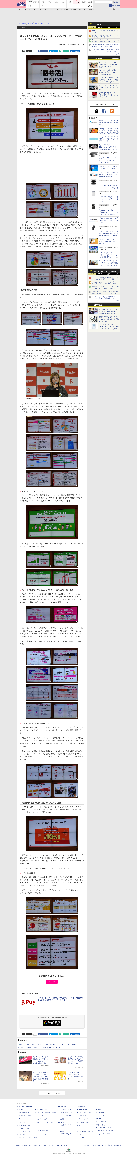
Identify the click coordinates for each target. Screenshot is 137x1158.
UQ (51, 9)
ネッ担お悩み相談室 (24, 1125)
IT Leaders (22, 1119)
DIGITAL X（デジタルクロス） (45, 1122)
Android (73, 9)
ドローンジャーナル (24, 1122)
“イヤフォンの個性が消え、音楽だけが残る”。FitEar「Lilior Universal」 (108, 72)
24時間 (100, 27)
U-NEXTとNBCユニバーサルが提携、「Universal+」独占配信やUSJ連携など (108, 175)
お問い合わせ (38, 1145)
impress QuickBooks (104, 1116)
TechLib (81, 1137)
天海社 (100, 1109)
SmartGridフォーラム (43, 1109)
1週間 (108, 27)
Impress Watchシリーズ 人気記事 (105, 271)
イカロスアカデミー (85, 1122)
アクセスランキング (100, 24)
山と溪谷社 (61, 1122)
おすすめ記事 (97, 305)
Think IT (21, 1109)
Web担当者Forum (24, 1112)
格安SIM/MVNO (93, 9)
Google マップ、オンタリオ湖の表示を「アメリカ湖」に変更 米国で (109, 139)
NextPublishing (41, 1134)
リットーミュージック (66, 1109)
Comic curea (101, 1112)
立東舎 (62, 1119)
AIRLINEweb (83, 1109)
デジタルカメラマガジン (26, 1131)
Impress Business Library (44, 1116)
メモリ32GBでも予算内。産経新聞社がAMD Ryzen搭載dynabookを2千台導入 (108, 80)
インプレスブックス (42, 1130)
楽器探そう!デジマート (67, 1112)
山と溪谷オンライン (66, 1125)
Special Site (97, 58)
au (25, 9)
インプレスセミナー (42, 1119)
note (66, 51)
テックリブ (80, 1134)
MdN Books (82, 1128)
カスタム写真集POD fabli (105, 1130)
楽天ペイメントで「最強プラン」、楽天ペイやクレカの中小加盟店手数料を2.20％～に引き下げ (75, 1061)
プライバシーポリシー (75, 1145)
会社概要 (86, 1145)
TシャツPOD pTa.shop (105, 1127)
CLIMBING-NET (65, 1128)
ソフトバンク (33, 9)
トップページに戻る (52, 1093)
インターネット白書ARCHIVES (28, 1137)
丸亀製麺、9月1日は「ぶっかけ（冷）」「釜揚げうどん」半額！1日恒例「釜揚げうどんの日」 (105, 288)
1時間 (92, 27)
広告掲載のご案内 (49, 1145)
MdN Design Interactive (86, 1131)
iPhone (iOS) (64, 9)
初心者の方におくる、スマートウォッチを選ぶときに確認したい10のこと (109, 319)
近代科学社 (61, 1131)
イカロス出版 (81, 1107)
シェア (44, 51)
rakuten (52, 982)
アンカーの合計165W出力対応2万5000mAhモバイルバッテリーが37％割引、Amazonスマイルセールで (105, 51)
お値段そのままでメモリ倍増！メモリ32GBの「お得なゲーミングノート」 (108, 95)
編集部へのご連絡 (62, 1145)
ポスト (29, 51)
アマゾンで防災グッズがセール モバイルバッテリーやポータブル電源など (109, 160)
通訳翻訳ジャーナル (85, 1116)
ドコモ (20, 9)
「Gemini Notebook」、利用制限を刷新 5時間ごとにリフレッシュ (108, 220)
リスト (35, 51)
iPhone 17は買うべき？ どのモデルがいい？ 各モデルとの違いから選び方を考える (109, 327)
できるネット (22, 1134)
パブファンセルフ (103, 1121)
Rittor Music (62, 1107)
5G (80, 9)
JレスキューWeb (84, 1119)
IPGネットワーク (101, 1125)
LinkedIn (76, 51)
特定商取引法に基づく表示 (113, 1145)
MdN (78, 1125)
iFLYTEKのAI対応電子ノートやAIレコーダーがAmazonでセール (108, 199)
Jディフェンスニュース (86, 1112)
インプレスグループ (97, 1145)
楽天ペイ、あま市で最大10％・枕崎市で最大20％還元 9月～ (108, 242)
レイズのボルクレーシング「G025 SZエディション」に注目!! (109, 87)
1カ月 (116, 27)
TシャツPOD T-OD (66, 1116)
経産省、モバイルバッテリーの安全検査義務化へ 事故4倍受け (109, 123)
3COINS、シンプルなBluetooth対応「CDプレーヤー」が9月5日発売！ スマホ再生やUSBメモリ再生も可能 (105, 279)
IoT (85, 9)
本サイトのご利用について (24, 1145)
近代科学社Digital (65, 1134)
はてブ (55, 51)
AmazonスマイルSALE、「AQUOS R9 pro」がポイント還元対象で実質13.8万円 (108, 212)
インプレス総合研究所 (25, 1116)
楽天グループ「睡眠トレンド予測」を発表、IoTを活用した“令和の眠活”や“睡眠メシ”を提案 (40, 1077)
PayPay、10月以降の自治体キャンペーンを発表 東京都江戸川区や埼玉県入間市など (109, 131)
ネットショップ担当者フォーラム (46, 1112)
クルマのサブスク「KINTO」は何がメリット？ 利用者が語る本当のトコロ (109, 65)
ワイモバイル (43, 9)
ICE (97, 1107)
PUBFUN (98, 1119)
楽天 (56, 9)
